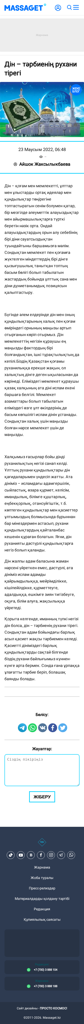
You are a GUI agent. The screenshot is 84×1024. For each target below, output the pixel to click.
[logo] (25, 7)
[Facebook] (41, 1010)
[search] (69, 7)
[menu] (76, 7)
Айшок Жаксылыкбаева (44, 164)
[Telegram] (61, 1010)
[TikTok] (11, 1010)
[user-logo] (58, 10)
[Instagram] (51, 1010)
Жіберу (42, 952)
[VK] (31, 1010)
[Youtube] (21, 1010)
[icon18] (42, 1000)
